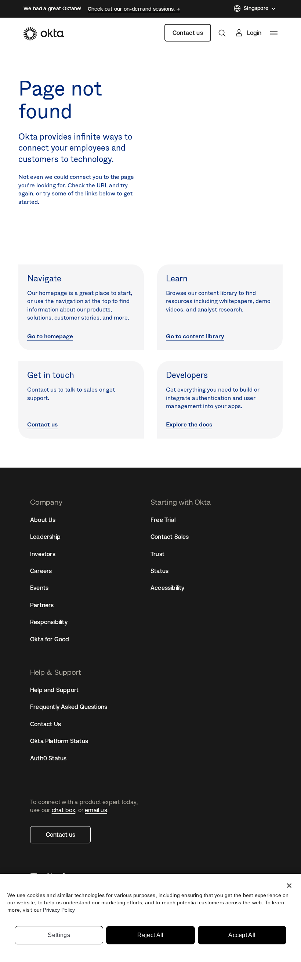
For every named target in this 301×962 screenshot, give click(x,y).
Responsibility (49, 622)
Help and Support (54, 690)
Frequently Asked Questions (68, 706)
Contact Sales (169, 536)
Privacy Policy (59, 910)
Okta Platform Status (59, 741)
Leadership (45, 536)
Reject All (150, 935)
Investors (42, 554)
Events (39, 587)
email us (96, 810)
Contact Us (45, 724)
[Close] (289, 886)
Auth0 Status (48, 758)
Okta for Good (49, 639)
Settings (59, 935)
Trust (157, 554)
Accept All (241, 935)
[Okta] (43, 33)
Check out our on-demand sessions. (132, 9)
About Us (43, 519)
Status (159, 571)
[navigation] (274, 33)
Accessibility (167, 587)
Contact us (188, 32)
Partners (42, 605)
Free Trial (162, 519)
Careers (41, 571)
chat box (64, 810)
